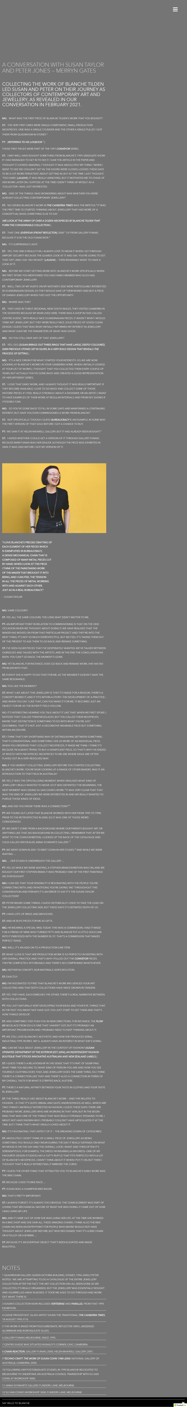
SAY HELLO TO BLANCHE (16, 1403)
